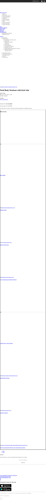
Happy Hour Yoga (4, 244)
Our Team (4, 37)
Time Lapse (5, 57)
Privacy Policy (18, 493)
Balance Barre (3, 210)
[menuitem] (23, 18)
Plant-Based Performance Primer (12, 48)
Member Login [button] (8, 477)
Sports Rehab (3, 27)
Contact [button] (9, 476)
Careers (4, 56)
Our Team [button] (8, 475)
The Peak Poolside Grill (10, 39)
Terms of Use (24, 493)
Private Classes (6, 23)
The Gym (4, 14)
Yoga (3, 21)
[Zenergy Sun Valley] (23, 6)
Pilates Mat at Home (4, 378)
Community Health (9, 46)
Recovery (2, 28)
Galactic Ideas (6, 495)
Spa (1, 26)
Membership (3, 32)
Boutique (7, 40)
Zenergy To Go (8, 47)
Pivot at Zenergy (6, 22)
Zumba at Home (4, 412)
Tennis (4, 13)
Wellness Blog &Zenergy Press (9, 50)
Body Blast (2, 175)
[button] (8, 86)
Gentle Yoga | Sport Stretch (6, 343)
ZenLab (2, 29)
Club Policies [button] (5, 476)
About (1, 36)
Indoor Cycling (5, 20)
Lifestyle (5, 38)
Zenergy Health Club (4, 99)
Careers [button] (1, 476)
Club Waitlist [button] (2, 477)
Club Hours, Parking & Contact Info (7, 54)
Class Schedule (5, 16)
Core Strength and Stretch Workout (8, 279)
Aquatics (4, 17)
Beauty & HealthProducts (9, 42)
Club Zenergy (8, 45)
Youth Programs (6, 24)
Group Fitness (5, 19)
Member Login (5, 34)
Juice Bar (7, 44)
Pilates (2, 31)
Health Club (3, 12)
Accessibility (29, 493)
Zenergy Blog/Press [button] (13, 475)
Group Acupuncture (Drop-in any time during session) (12, 447)
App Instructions (6, 52)
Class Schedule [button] (3, 475)
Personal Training (6, 15)
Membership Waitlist (7, 33)
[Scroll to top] (1, 498)
